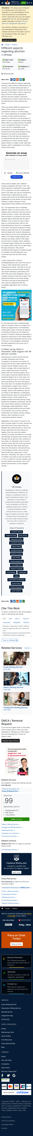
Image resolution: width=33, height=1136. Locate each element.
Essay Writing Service (8, 1004)
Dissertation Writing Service (11, 1008)
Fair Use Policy (6, 1060)
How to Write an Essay (10, 891)
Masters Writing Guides (10, 903)
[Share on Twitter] (14, 79)
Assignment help (7, 1016)
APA (4, 619)
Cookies (4, 1128)
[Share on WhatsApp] (23, 79)
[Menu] (3, 3)
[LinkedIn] (8, 1075)
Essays (7, 45)
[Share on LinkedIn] (20, 79)
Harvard (26, 619)
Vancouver (6, 622)
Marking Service (8, 830)
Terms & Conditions (8, 1121)
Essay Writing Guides (9, 900)
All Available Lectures (10, 850)
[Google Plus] (14, 1075)
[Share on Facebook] (11, 79)
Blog (2, 1047)
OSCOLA (26, 622)
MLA (10, 619)
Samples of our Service (10, 833)
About (3, 1056)
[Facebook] (3, 1075)
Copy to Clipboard (9, 640)
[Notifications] (29, 2)
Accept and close (8, 40)
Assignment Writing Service (12, 827)
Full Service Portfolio (9, 836)
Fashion (14, 45)
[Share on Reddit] (17, 79)
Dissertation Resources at (15, 887)
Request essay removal (11, 741)
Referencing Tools (8, 897)
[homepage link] (2, 45)
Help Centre (5, 1068)
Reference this (9, 73)
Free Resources (6, 1040)
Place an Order (16, 944)
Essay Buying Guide (8, 1043)
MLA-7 (17, 619)
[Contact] (27, 2)
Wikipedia (16, 622)
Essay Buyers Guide (9, 894)
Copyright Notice (7, 1124)
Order (23, 3)
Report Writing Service (10, 824)
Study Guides (6, 1036)
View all (27, 648)
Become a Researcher (8, 1071)
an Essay (16, 819)
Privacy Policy (6, 1117)
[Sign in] (31, 2)
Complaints (5, 1064)
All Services (5, 1019)
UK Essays (8, 55)
